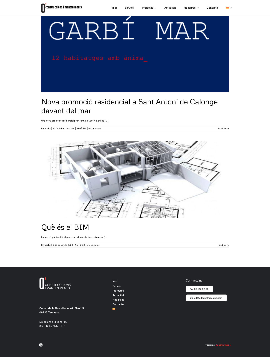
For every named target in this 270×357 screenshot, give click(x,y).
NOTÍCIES (81, 128)
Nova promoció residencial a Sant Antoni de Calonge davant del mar (129, 106)
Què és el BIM (65, 226)
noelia (47, 128)
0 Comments (94, 128)
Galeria (135, 51)
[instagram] (40, 345)
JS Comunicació (223, 345)
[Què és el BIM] (135, 179)
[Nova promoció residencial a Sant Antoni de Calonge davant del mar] (135, 54)
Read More (223, 128)
